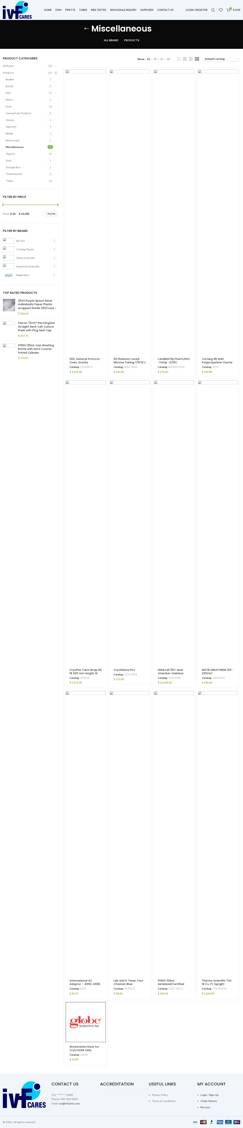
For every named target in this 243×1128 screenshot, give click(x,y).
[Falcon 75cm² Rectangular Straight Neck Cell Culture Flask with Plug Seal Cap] (9, 329)
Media (9, 133)
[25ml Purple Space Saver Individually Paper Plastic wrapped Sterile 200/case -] (9, 307)
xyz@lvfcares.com (69, 1103)
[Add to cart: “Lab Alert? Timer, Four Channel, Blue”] (147, 697)
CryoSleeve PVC (124, 670)
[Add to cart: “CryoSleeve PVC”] (147, 386)
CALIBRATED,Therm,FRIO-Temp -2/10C (174, 360)
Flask (9, 106)
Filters (9, 99)
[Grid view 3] (191, 59)
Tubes (9, 180)
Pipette (10, 153)
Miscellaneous (15, 147)
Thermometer (14, 173)
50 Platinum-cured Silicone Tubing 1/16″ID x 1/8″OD (130, 362)
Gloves (10, 120)
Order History (208, 1101)
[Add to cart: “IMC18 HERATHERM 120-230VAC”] (235, 386)
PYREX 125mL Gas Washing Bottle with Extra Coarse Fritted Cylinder (36, 349)
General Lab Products (19, 113)
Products (8, 72)
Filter (51, 213)
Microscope (13, 140)
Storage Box (13, 167)
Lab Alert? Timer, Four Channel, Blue (128, 982)
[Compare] (103, 93)
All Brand (8, 65)
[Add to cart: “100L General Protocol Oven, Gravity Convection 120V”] (103, 75)
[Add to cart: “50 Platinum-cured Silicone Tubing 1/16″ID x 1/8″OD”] (147, 75)
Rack (8, 160)
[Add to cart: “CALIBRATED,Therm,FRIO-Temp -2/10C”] (191, 75)
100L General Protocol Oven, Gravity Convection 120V (84, 362)
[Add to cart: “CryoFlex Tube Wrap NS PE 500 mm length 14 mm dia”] (103, 386)
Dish (8, 92)
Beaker (10, 79)
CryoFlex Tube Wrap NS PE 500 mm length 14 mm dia (85, 673)
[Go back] (86, 28)
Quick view (103, 84)
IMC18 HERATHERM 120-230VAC (217, 671)
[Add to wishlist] (103, 101)
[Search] (213, 10)
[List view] (179, 59)
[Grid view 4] (197, 59)
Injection (11, 126)
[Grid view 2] (185, 59)
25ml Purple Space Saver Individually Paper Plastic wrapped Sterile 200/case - (37, 304)
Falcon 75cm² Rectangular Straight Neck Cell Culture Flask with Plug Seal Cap (36, 326)
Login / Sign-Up (209, 1094)
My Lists (205, 1107)
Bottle (9, 86)
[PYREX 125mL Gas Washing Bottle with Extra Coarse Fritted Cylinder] (9, 352)
